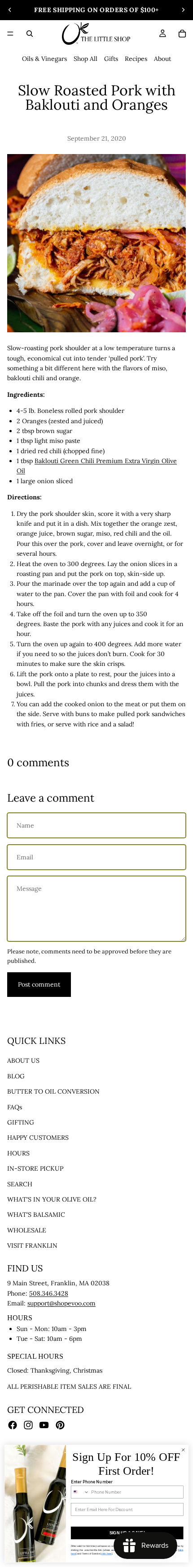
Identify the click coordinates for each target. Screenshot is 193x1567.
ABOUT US (23, 1060)
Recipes (136, 59)
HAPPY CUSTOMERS (38, 1137)
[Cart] (182, 33)
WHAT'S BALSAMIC (36, 1215)
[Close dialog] (183, 1450)
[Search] (29, 33)
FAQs (14, 1107)
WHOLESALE (26, 1230)
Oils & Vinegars (44, 59)
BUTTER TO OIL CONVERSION (53, 1091)
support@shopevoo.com (61, 1303)
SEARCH (19, 1184)
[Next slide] (183, 10)
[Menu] (10, 33)
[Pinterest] (60, 1424)
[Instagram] (28, 1424)
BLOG (16, 1076)
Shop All (85, 59)
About (162, 59)
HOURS (18, 1153)
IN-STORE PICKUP (35, 1168)
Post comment (39, 984)
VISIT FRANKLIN (32, 1245)
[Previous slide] (10, 10)
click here (106, 1553)
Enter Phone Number (92, 1482)
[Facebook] (12, 1424)
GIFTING (20, 1122)
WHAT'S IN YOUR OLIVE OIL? (51, 1199)
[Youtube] (44, 1424)
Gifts (111, 59)
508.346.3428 (48, 1293)
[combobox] (80, 1492)
